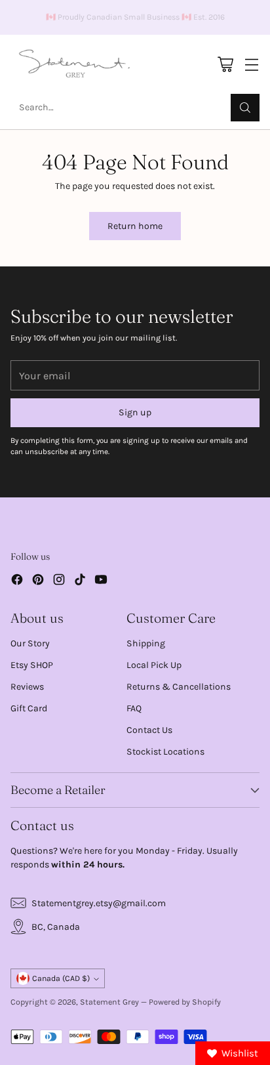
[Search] (245, 107)
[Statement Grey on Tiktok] (80, 581)
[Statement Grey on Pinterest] (38, 581)
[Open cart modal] (225, 64)
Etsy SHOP (31, 665)
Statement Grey (109, 1002)
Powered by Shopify (185, 1002)
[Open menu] (251, 64)
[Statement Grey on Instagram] (59, 581)
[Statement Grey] (74, 64)
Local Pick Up (154, 665)
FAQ (134, 708)
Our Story (30, 643)
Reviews (27, 686)
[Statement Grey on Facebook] (17, 581)
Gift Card (28, 708)
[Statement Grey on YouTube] (101, 581)
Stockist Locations (165, 751)
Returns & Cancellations (178, 686)
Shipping (145, 643)
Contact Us (149, 730)
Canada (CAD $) (61, 978)
